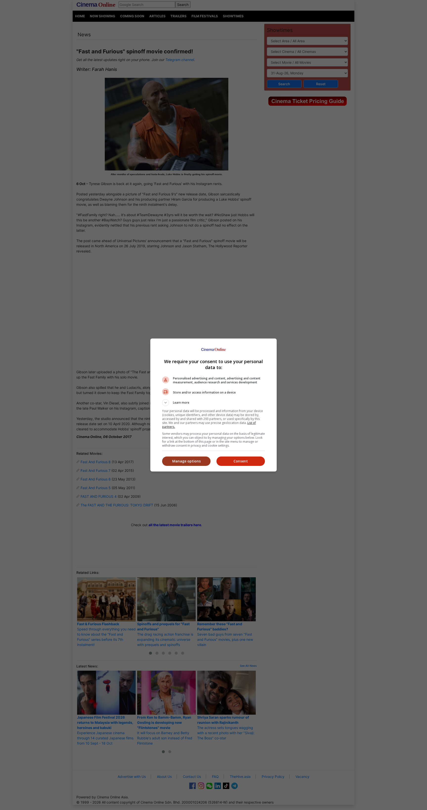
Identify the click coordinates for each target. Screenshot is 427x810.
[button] (213, 402)
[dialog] (213, 405)
